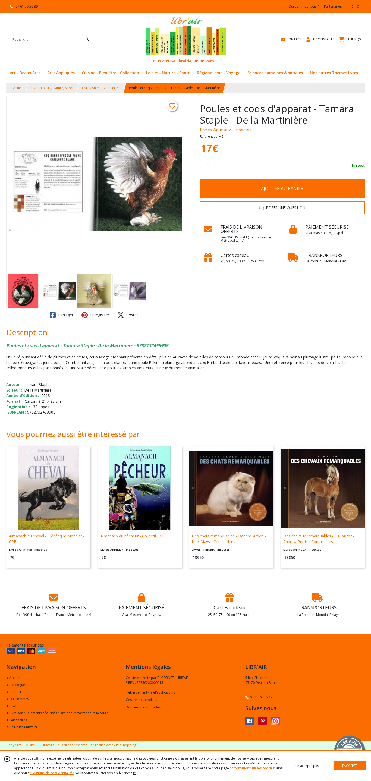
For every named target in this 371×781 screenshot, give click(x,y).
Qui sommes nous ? (23, 699)
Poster (131, 314)
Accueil (17, 88)
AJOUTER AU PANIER (282, 188)
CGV (12, 706)
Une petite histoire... (24, 727)
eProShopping (125, 745)
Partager (65, 314)
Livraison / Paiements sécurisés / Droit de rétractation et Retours (58, 713)
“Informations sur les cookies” (252, 768)
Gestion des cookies (141, 699)
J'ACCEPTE (349, 765)
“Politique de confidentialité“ (52, 773)
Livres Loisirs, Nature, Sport (52, 88)
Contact (14, 691)
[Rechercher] (87, 39)
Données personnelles (143, 707)
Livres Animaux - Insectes (101, 88)
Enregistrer (99, 314)
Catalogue (16, 684)
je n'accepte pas (306, 765)
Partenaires (17, 720)
